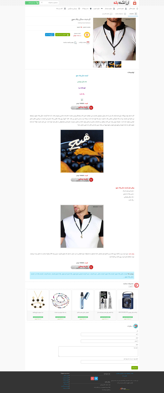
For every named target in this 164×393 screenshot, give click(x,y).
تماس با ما (124, 376)
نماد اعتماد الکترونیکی (105, 385)
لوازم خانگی (132, 9)
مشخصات (131, 13)
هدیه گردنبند (47, 274)
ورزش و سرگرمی (65, 386)
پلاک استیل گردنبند (56, 274)
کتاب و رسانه (59, 9)
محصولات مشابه (119, 13)
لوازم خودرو (96, 9)
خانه (132, 373)
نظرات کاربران (105, 13)
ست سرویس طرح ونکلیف (38, 312)
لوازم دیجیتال (108, 9)
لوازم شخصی (120, 9)
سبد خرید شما (32, 2)
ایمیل (137, 337)
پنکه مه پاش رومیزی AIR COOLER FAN (128, 312)
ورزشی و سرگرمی (72, 9)
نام (137, 330)
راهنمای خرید (127, 373)
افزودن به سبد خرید (61, 34)
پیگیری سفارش (119, 373)
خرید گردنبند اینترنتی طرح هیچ (81, 274)
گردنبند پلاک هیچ (109, 274)
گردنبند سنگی (101, 274)
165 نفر (48, 34)
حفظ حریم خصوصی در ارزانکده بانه (102, 387)
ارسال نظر (134, 367)
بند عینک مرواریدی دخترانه (60, 312)
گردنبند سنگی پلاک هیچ (121, 274)
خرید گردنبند (93, 274)
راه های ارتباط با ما (106, 389)
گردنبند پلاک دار (39, 274)
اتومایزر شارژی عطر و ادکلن (83, 312)
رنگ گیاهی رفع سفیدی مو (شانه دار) (105, 312)
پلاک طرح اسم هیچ (67, 274)
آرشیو (131, 286)
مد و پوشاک (85, 9)
